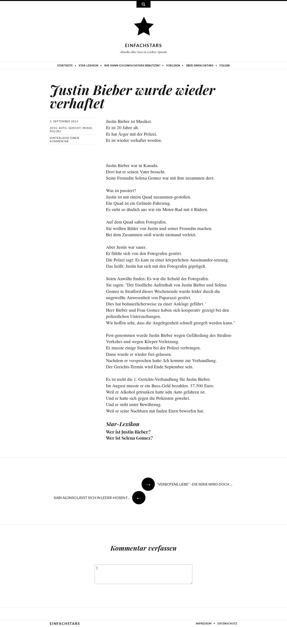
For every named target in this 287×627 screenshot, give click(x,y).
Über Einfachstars (200, 65)
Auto (63, 128)
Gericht (74, 128)
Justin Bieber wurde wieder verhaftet (132, 96)
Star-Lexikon (88, 65)
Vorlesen (173, 65)
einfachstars (143, 45)
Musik (87, 128)
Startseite (65, 65)
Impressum (204, 623)
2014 (53, 128)
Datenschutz (227, 623)
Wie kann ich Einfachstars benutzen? (132, 65)
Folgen (224, 65)
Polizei (55, 131)
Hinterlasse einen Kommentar (64, 139)
